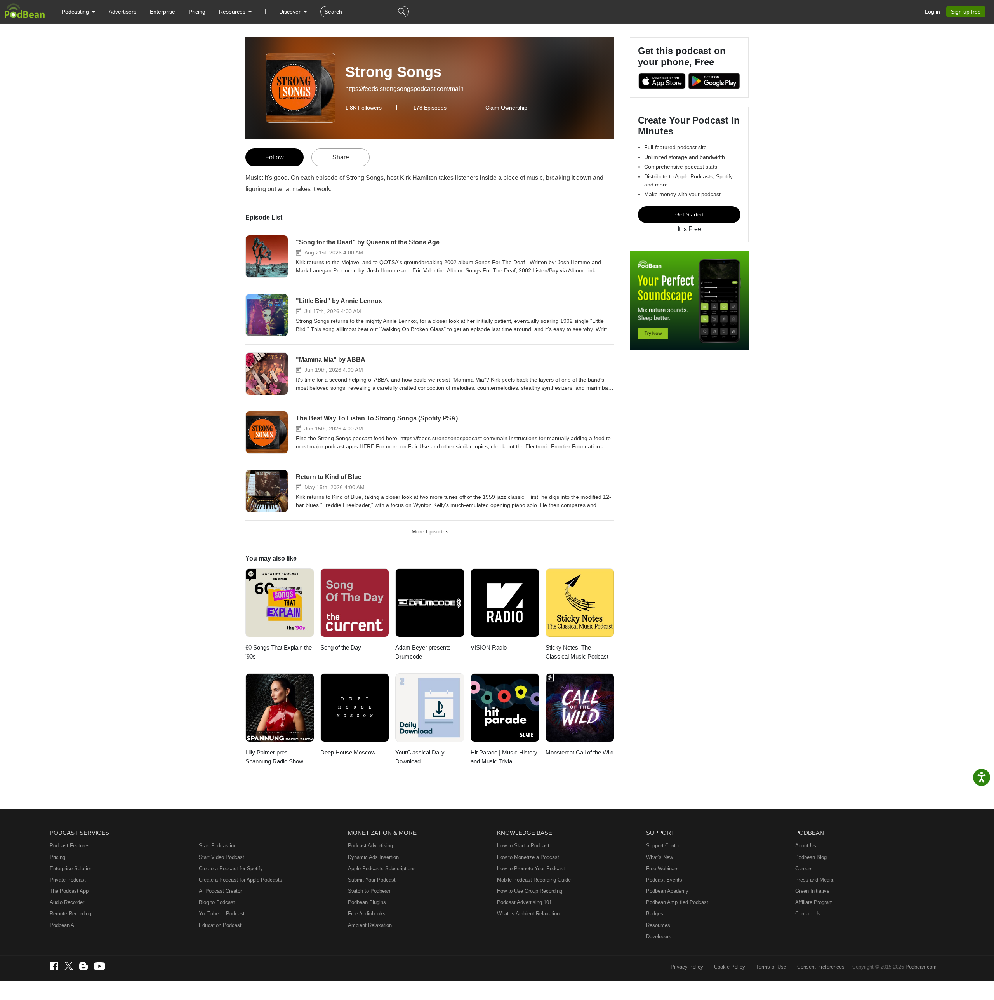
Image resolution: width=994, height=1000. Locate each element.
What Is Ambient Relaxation (528, 913)
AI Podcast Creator (220, 891)
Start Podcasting (217, 845)
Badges (654, 913)
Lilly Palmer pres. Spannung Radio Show (274, 757)
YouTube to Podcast (222, 913)
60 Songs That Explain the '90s (278, 652)
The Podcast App (69, 891)
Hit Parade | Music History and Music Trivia (504, 757)
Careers (804, 868)
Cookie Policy (729, 967)
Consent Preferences (821, 967)
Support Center (663, 845)
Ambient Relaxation (370, 925)
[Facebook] (54, 966)
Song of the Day (340, 647)
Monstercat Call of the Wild (579, 752)
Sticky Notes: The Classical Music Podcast (577, 652)
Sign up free (966, 12)
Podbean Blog (811, 857)
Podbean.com (921, 967)
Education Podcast (220, 925)
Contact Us (807, 913)
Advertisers (122, 12)
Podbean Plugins (367, 902)
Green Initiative (812, 891)
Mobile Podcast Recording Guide (534, 880)
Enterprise (162, 12)
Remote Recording (70, 913)
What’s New (659, 857)
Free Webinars (662, 868)
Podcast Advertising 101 (524, 902)
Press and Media (814, 880)
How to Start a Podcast (523, 845)
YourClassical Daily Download (420, 757)
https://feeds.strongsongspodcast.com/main (404, 88)
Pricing (197, 12)
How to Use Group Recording (529, 891)
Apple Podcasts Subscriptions (382, 868)
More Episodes (430, 531)
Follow (274, 157)
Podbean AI (63, 925)
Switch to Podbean (369, 891)
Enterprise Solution (71, 868)
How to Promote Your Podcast (531, 868)
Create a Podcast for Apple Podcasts (240, 880)
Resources (658, 925)
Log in (932, 12)
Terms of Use (771, 967)
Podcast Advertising (370, 845)
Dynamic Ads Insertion (373, 857)
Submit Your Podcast (372, 880)
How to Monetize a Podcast (528, 857)
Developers (658, 936)
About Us (805, 845)
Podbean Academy (667, 891)
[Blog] (83, 966)
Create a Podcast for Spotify (231, 868)
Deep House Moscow (347, 752)
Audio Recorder (67, 902)
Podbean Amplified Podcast (677, 902)
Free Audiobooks (367, 913)
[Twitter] (68, 966)
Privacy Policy (687, 967)
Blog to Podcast (217, 902)
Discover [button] (290, 12)
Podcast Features (70, 845)
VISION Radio (489, 647)
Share (340, 157)
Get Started (689, 214)
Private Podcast (68, 880)
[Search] (402, 11)
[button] (78, 11)
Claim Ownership (506, 107)
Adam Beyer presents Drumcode (423, 652)
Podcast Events (664, 880)
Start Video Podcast (221, 857)
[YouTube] (99, 966)
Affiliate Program (814, 902)
